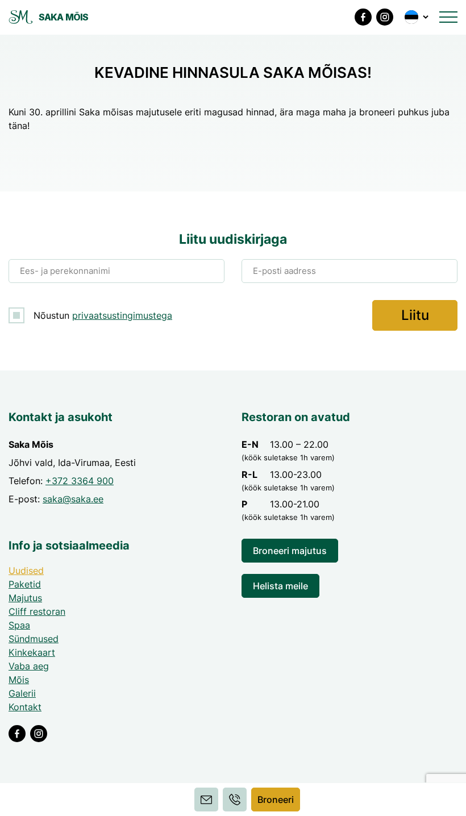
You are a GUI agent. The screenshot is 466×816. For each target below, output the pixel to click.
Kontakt (25, 707)
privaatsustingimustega (122, 315)
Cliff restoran (37, 611)
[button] (417, 17)
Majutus (25, 597)
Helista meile (280, 586)
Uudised (26, 570)
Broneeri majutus (290, 550)
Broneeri (275, 799)
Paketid (25, 584)
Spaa (19, 625)
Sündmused (34, 638)
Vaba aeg (29, 666)
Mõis (19, 679)
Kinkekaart (32, 652)
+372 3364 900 (79, 480)
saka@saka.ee (73, 499)
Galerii (22, 693)
